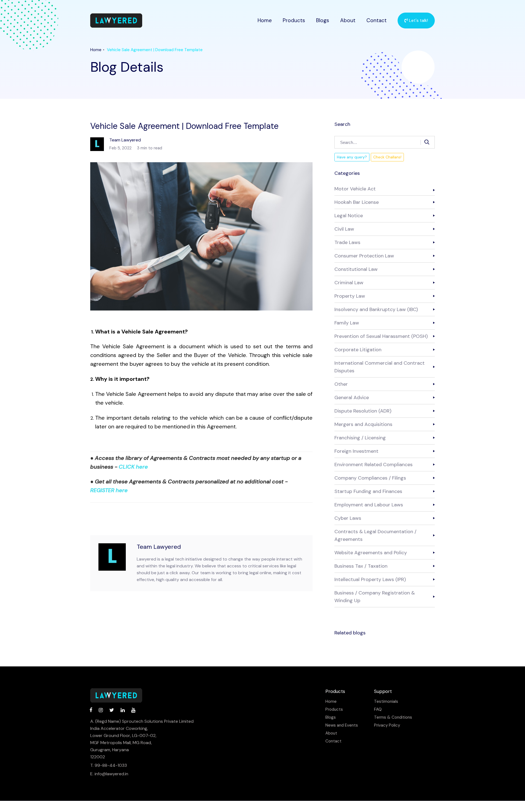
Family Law (346, 323)
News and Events (341, 725)
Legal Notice (348, 215)
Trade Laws (347, 242)
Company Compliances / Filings (370, 478)
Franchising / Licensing (360, 437)
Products (294, 20)
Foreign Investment (356, 451)
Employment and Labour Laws (368, 504)
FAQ (378, 709)
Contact (376, 20)
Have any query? (352, 157)
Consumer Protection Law (364, 256)
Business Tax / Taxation (360, 566)
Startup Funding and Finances (368, 491)
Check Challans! (387, 157)
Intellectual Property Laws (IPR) (370, 579)
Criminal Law (348, 282)
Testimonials (386, 701)
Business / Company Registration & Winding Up (374, 597)
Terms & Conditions (393, 717)
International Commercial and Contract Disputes (379, 367)
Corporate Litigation (357, 349)
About (347, 20)
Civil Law (344, 229)
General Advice (351, 397)
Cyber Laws (347, 518)
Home (265, 20)
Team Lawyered (159, 546)
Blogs (322, 20)
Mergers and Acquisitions (363, 424)
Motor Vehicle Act (355, 188)
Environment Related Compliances (373, 464)
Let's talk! (418, 20)
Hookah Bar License (356, 202)
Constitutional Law (356, 269)
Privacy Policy (387, 725)
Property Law (349, 296)
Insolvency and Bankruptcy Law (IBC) (376, 309)
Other (341, 384)
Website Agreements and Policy (370, 552)
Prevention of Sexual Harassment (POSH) (381, 336)
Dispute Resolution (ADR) (362, 411)
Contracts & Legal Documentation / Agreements (375, 535)
